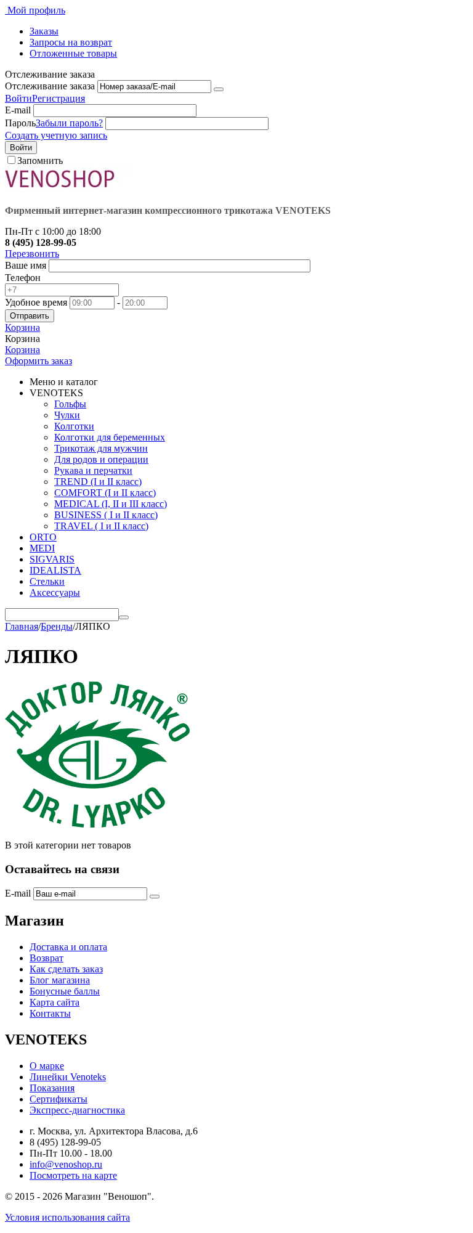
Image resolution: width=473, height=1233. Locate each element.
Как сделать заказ (66, 969)
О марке (47, 1065)
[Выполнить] (219, 89)
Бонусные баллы (65, 991)
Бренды (57, 626)
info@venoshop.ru (66, 1164)
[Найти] (124, 617)
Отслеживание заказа (50, 86)
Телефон (23, 277)
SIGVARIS (52, 559)
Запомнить (40, 160)
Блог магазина (60, 980)
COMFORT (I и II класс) (105, 492)
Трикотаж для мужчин (101, 448)
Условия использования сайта (67, 1217)
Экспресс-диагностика (77, 1110)
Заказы (44, 31)
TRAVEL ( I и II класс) (101, 526)
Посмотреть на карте (73, 1175)
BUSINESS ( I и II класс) (106, 515)
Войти (18, 98)
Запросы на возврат (71, 42)
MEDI (42, 548)
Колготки (74, 426)
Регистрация (58, 98)
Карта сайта (54, 1002)
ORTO (43, 537)
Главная (21, 626)
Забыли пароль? (69, 123)
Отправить (29, 315)
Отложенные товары (73, 53)
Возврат (46, 958)
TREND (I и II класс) (98, 481)
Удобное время (36, 302)
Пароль (20, 123)
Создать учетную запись (56, 135)
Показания (52, 1088)
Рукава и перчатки (93, 470)
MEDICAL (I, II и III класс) (110, 503)
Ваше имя (25, 265)
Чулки (67, 415)
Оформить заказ (38, 361)
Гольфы (70, 404)
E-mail (18, 110)
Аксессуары (55, 592)
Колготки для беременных (109, 437)
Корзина (22, 349)
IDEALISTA (55, 570)
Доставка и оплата (68, 947)
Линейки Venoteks (68, 1077)
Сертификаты (58, 1099)
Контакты (50, 1013)
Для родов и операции (101, 459)
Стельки (47, 581)
